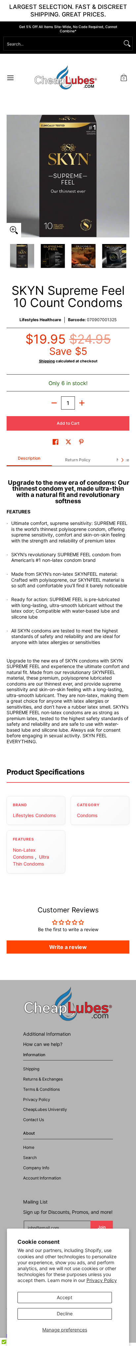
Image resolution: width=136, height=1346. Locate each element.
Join (102, 1227)
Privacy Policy (101, 1280)
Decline (65, 1313)
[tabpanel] (68, 614)
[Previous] (11, 176)
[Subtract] (54, 403)
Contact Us (33, 1119)
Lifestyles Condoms (34, 815)
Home (28, 1147)
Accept (64, 1297)
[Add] (82, 403)
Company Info (36, 1167)
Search (30, 1157)
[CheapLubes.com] (66, 77)
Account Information (42, 1178)
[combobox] (63, 43)
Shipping (47, 361)
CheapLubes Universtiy (45, 1109)
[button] (123, 78)
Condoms (87, 815)
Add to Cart (68, 423)
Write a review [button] (68, 947)
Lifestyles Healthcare (40, 319)
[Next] (125, 176)
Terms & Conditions (41, 1089)
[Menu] (10, 78)
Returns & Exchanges (43, 1079)
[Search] (127, 43)
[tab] (29, 460)
